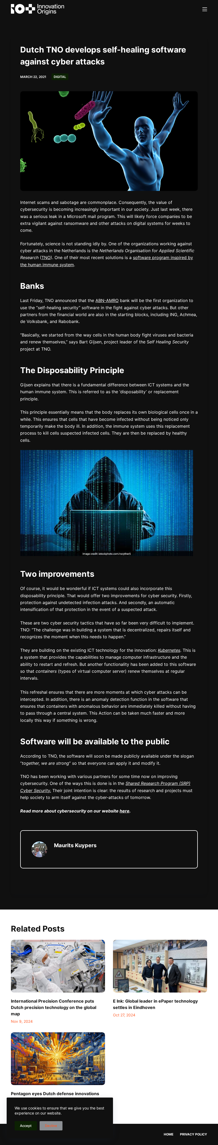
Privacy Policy (193, 1134)
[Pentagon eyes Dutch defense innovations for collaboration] (58, 1058)
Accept (26, 1126)
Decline (51, 1126)
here (124, 811)
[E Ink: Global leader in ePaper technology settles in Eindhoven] (160, 966)
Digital (60, 77)
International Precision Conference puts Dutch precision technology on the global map (53, 1007)
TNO (46, 257)
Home (168, 1134)
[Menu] (204, 9)
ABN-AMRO (107, 300)
